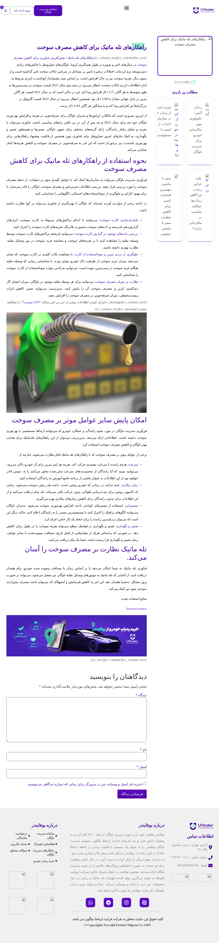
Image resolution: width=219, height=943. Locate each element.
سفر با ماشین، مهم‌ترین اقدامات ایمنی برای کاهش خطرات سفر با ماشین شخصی (165, 206)
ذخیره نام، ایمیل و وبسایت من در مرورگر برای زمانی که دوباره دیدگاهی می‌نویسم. (85, 784)
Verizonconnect (136, 608)
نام (143, 749)
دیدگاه (141, 695)
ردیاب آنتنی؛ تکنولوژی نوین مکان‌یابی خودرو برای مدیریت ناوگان (195, 129)
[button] (126, 7)
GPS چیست (32, 302)
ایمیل (142, 767)
